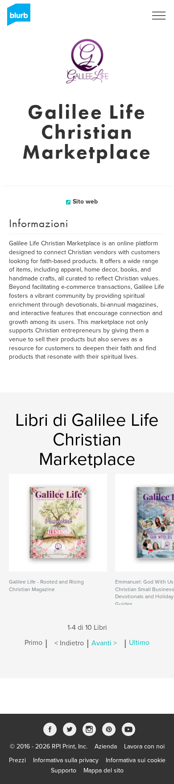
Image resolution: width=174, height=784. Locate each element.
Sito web (85, 201)
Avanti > (104, 643)
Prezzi (17, 760)
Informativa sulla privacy (66, 760)
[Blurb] (16, 17)
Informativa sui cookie (136, 760)
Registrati (122, 15)
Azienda (106, 746)
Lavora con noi (144, 746)
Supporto (63, 770)
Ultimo (139, 643)
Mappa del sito (103, 770)
